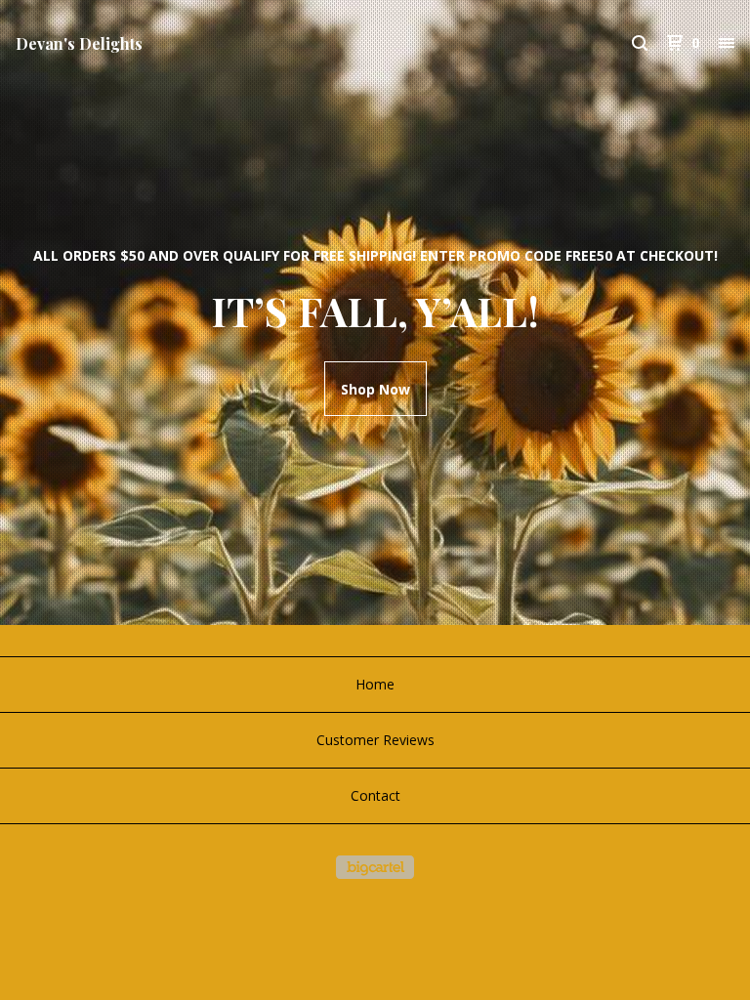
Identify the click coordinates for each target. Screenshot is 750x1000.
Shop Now (375, 389)
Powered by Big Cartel (375, 867)
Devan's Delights (79, 43)
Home (375, 684)
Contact (375, 795)
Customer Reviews (375, 739)
